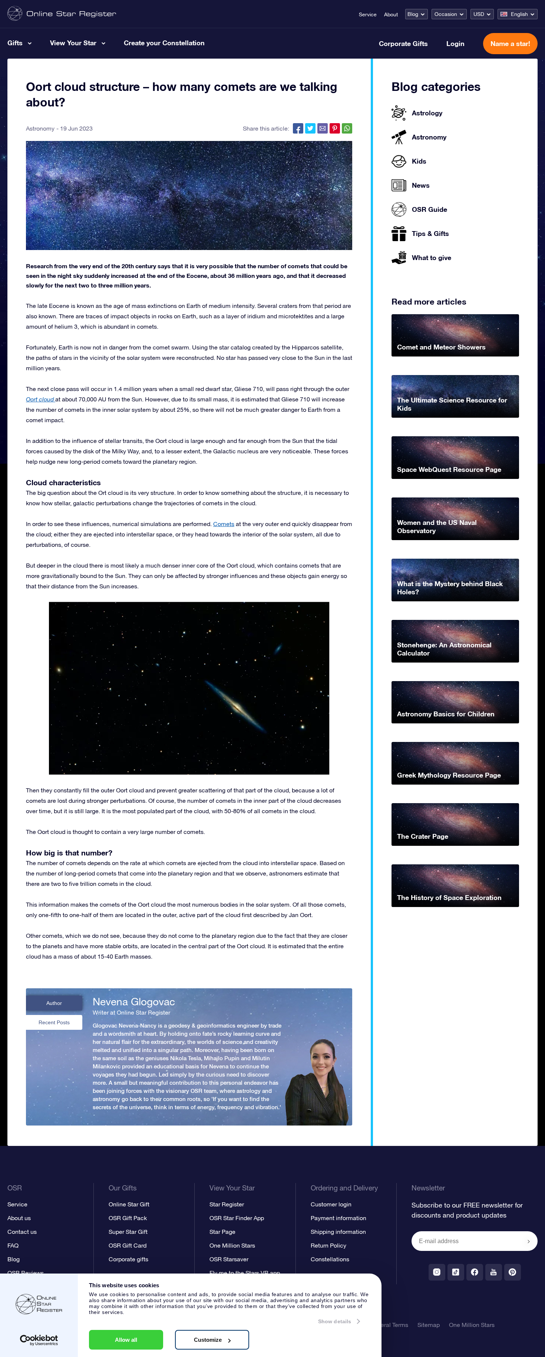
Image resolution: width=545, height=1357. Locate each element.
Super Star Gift (128, 1231)
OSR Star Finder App (236, 1218)
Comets (223, 523)
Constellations (330, 1259)
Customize (208, 1340)
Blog (412, 14)
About (391, 14)
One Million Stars (232, 1245)
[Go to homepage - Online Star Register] (61, 14)
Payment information (338, 1218)
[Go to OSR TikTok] (455, 1272)
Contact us (22, 1231)
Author (54, 1003)
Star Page (222, 1231)
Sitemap (428, 1324)
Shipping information (338, 1231)
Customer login (331, 1204)
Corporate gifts (128, 1259)
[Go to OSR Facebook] (474, 1272)
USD (478, 14)
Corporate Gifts (403, 43)
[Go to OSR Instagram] (437, 1272)
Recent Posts (54, 1022)
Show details (334, 1321)
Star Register (226, 1204)
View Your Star (73, 43)
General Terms (389, 1324)
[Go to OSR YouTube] (493, 1272)
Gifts (15, 43)
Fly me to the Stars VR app (244, 1272)
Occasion (446, 14)
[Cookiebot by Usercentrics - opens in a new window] (39, 1340)
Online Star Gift (129, 1204)
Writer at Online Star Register (131, 1012)
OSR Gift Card (127, 1245)
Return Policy (328, 1245)
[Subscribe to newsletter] (529, 1242)
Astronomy (40, 128)
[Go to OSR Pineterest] (512, 1272)
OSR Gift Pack (128, 1218)
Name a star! (510, 43)
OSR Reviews (25, 1272)
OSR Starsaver (228, 1259)
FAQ (13, 1245)
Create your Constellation (164, 43)
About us (19, 1218)
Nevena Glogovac (134, 1002)
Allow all (126, 1340)
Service (368, 14)
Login (455, 43)
